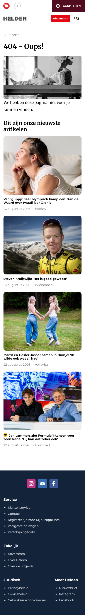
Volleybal (42, 365)
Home (14, 35)
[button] (68, 6)
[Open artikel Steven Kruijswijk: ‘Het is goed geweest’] (42, 252)
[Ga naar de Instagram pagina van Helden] (31, 483)
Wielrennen (44, 285)
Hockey (40, 209)
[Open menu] (77, 18)
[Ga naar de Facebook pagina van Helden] (53, 483)
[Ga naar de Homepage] (15, 19)
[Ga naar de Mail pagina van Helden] (42, 483)
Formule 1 (42, 445)
